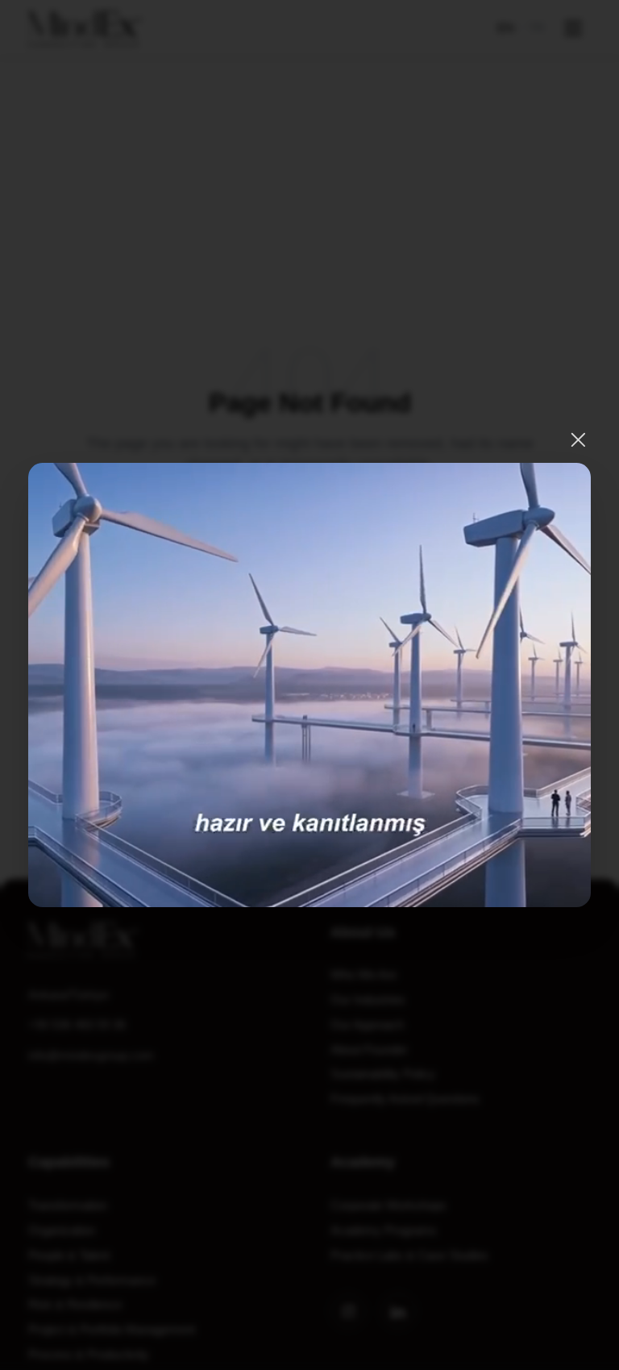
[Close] (578, 439)
